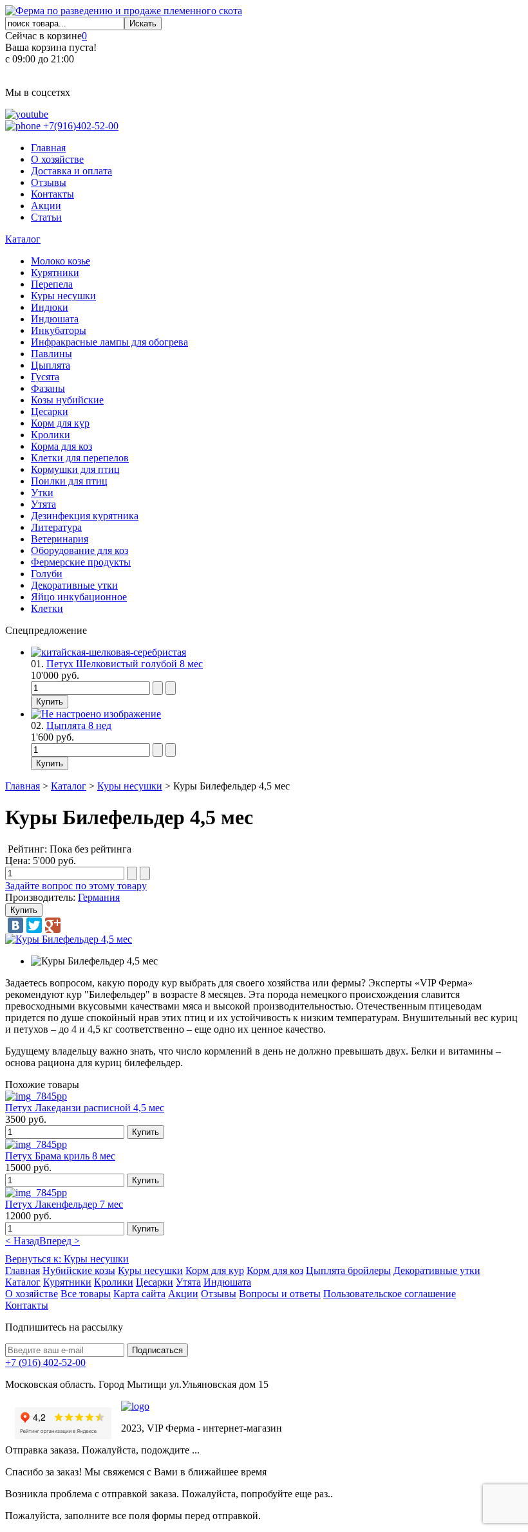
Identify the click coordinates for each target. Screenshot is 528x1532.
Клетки (47, 608)
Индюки (49, 307)
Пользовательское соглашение (389, 1293)
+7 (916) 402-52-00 (45, 1362)
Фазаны (48, 388)
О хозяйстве (57, 159)
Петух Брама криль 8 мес (60, 1155)
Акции (46, 205)
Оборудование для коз (79, 550)
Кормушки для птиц (75, 469)
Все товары (86, 1293)
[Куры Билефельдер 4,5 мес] (68, 939)
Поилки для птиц (69, 480)
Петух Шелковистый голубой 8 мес (124, 663)
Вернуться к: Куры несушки (67, 1258)
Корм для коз (275, 1270)
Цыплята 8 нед (78, 725)
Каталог (23, 239)
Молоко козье (60, 260)
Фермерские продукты (81, 562)
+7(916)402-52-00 (79, 125)
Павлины (51, 353)
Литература (56, 527)
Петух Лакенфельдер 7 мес (64, 1204)
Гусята (45, 376)
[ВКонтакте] (15, 925)
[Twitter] (34, 925)
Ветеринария (59, 538)
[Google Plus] (53, 925)
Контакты (52, 194)
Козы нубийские (67, 399)
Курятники (55, 272)
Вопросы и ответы (280, 1293)
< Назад (22, 1240)
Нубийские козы (78, 1270)
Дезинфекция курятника (84, 515)
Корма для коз (61, 446)
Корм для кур (60, 423)
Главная (48, 147)
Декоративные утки (74, 585)
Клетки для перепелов (80, 457)
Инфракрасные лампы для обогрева (109, 342)
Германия (99, 897)
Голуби (46, 573)
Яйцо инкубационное (79, 596)
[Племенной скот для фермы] (123, 10)
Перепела (52, 284)
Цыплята (50, 365)
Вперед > (59, 1240)
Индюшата (55, 318)
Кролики (50, 434)
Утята (43, 504)
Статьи (46, 217)
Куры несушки (63, 295)
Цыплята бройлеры (348, 1270)
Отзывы (48, 182)
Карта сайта (139, 1293)
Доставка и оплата (71, 170)
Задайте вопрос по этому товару (76, 885)
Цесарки (49, 411)
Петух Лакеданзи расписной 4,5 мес (84, 1107)
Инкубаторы (58, 330)
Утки (42, 492)
